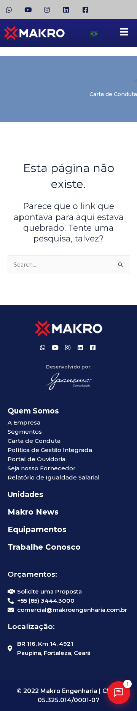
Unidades (25, 494)
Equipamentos (37, 529)
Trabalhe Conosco (44, 547)
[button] (118, 692)
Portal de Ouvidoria (36, 459)
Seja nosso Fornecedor (42, 468)
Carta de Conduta (113, 94)
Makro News (33, 511)
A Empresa (24, 422)
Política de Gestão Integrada (50, 450)
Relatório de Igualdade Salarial (54, 477)
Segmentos (25, 431)
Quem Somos (33, 411)
